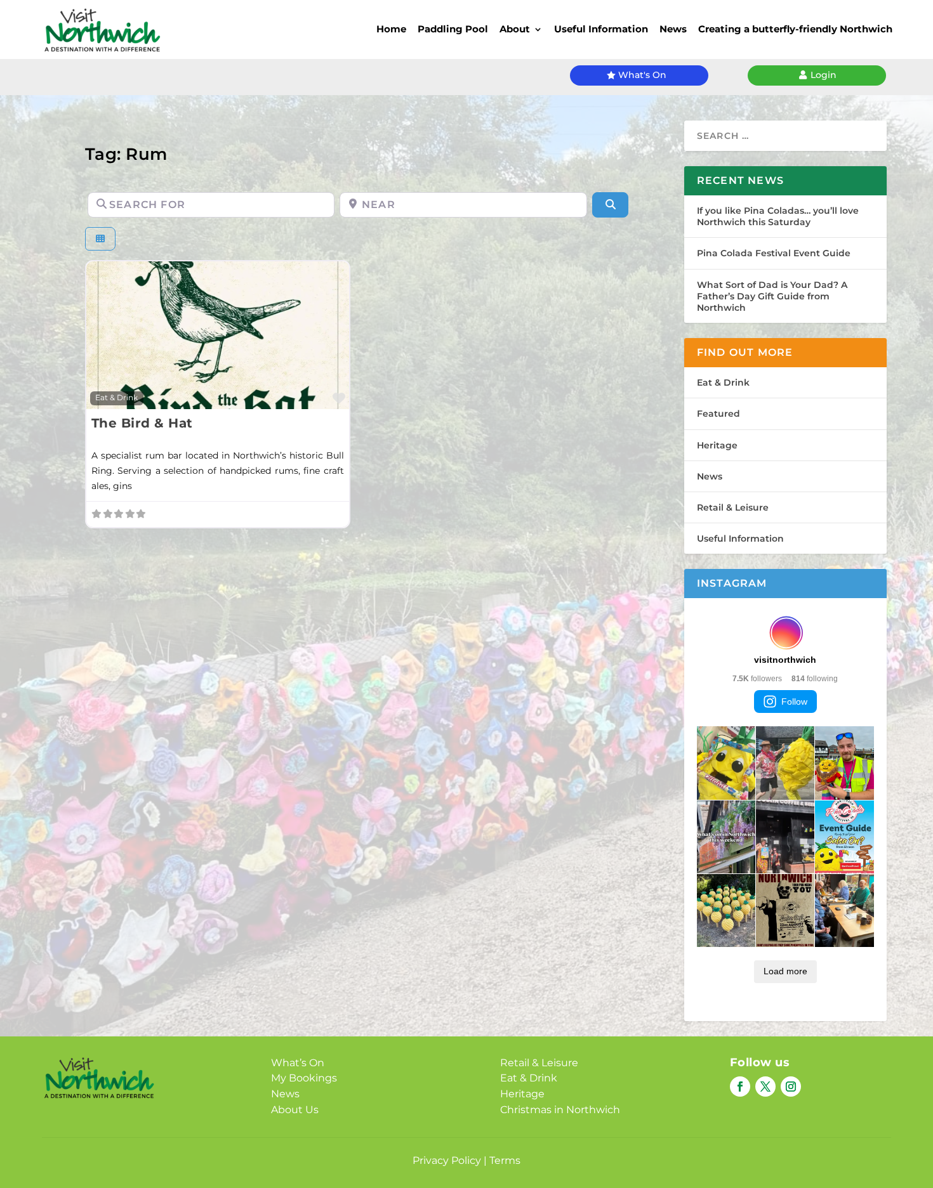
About (515, 29)
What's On (642, 75)
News (673, 29)
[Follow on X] (765, 1086)
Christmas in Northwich (560, 1110)
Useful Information (601, 29)
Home (391, 29)
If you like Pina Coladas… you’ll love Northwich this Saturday (778, 216)
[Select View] (100, 239)
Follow (794, 701)
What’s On (297, 1063)
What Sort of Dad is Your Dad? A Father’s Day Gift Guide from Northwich (772, 296)
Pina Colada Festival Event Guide (773, 253)
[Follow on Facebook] (740, 1086)
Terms (504, 1160)
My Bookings (304, 1078)
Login (824, 75)
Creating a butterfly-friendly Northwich (795, 29)
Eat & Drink (116, 397)
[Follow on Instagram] (791, 1086)
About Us (295, 1110)
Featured (718, 413)
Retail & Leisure (733, 507)
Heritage (717, 445)
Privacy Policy (447, 1160)
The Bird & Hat (142, 423)
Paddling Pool (453, 29)
